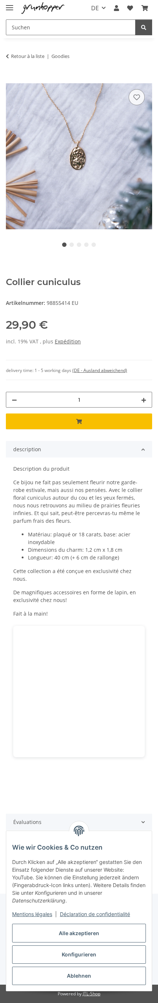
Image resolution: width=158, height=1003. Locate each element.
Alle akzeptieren (79, 933)
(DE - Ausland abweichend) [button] (99, 370)
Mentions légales (32, 914)
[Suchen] (143, 27)
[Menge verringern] (14, 399)
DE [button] (95, 8)
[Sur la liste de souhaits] (137, 97)
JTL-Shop (91, 994)
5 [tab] (93, 244)
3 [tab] (79, 244)
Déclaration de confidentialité (95, 914)
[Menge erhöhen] (144, 399)
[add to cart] (12, 79)
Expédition (68, 341)
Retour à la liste (27, 56)
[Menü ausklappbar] (9, 4)
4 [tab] (86, 244)
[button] (116, 8)
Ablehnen (79, 976)
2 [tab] (71, 244)
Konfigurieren (79, 954)
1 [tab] (64, 244)
